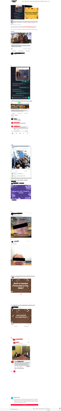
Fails (12, 20)
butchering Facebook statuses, (28, 26)
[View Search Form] (49, 1)
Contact (48, 410)
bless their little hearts (32, 27)
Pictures (25, 1)
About (34, 408)
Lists (33, 1)
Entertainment (42, 1)
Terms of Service (41, 408)
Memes (28, 1)
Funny (23, 1)
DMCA (37, 408)
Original (46, 1)
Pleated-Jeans (14, 24)
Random (38, 1)
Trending (35, 1)
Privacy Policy (47, 408)
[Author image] (11, 24)
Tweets (31, 1)
